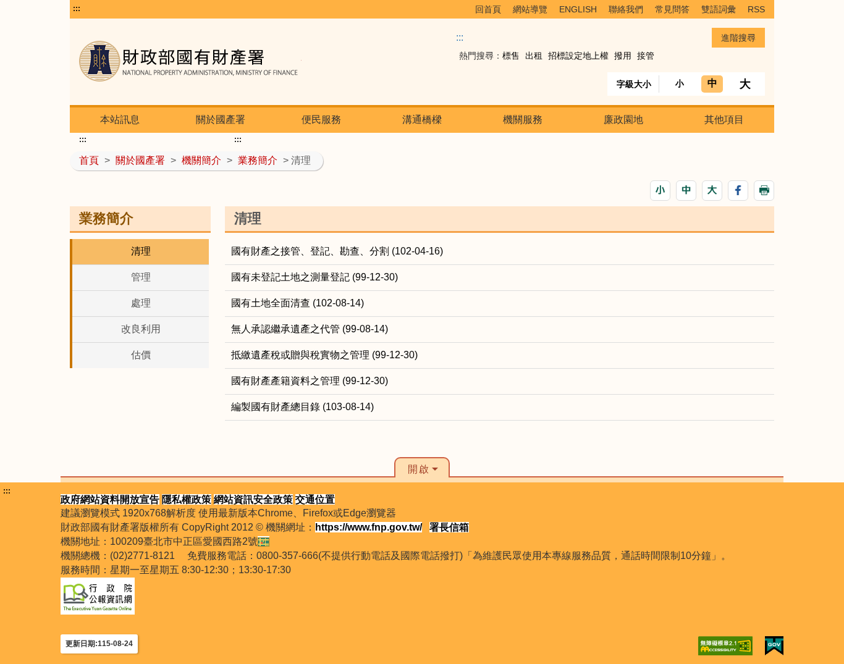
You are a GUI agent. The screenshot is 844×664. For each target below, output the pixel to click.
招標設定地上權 (578, 56)
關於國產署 (220, 119)
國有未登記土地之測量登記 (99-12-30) (314, 277)
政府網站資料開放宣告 (110, 499)
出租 (533, 56)
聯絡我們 (626, 9)
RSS (756, 9)
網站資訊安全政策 (253, 499)
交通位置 (315, 499)
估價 (141, 355)
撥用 (622, 56)
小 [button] (679, 83)
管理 (141, 277)
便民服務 (321, 119)
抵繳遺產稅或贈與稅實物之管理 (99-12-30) (324, 355)
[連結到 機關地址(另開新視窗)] (263, 541)
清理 (141, 251)
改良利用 (141, 329)
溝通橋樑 (422, 119)
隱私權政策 (186, 499)
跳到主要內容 (102, 8)
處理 (141, 303)
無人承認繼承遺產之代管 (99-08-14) (309, 329)
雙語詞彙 (718, 9)
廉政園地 (623, 119)
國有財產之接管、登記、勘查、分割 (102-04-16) (337, 251)
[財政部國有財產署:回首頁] (216, 61)
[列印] (764, 190)
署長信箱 (449, 527)
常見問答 (672, 9)
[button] (660, 190)
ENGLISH (578, 9)
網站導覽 (530, 9)
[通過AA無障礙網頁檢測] (725, 645)
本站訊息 (120, 119)
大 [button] (745, 84)
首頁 (89, 160)
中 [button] (712, 83)
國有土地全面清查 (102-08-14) (297, 303)
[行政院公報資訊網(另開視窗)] (98, 595)
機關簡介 (201, 160)
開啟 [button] (419, 469)
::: (76, 8)
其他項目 (724, 119)
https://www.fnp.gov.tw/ (368, 527)
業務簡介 (257, 160)
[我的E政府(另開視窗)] (774, 645)
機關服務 (522, 119)
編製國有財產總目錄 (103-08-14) (302, 406)
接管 (645, 56)
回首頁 (488, 9)
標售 (511, 56)
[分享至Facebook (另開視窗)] (738, 190)
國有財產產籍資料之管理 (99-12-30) (309, 381)
